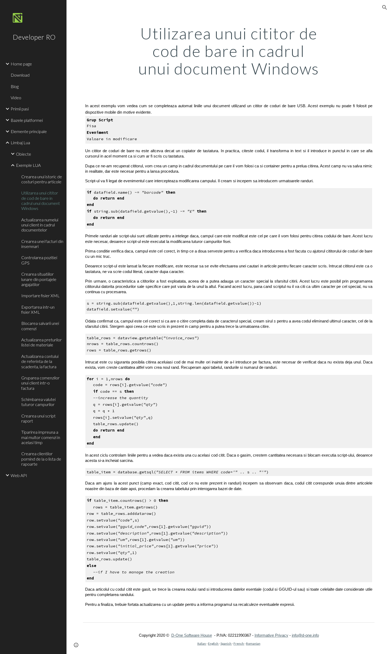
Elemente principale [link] (29, 131)
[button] (384, 7)
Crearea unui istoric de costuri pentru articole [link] (41, 179)
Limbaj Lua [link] (20, 142)
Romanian (253, 643)
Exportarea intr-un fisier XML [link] (38, 309)
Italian (201, 643)
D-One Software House (191, 635)
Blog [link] (15, 86)
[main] (229, 50)
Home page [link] (21, 63)
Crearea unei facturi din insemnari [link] (42, 244)
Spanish (226, 643)
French (239, 643)
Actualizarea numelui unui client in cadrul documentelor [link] (39, 225)
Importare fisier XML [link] (40, 295)
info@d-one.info (305, 635)
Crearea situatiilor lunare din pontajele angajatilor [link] (38, 279)
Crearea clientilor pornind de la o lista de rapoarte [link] (41, 458)
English (213, 643)
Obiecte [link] (23, 153)
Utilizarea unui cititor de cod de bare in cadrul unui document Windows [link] (40, 200)
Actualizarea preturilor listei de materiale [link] (41, 342)
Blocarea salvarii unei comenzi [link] (40, 326)
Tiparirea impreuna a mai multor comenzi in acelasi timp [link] (40, 437)
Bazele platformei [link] (27, 120)
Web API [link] (19, 475)
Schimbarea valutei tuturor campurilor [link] (38, 402)
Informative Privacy (271, 635)
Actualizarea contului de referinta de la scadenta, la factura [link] (40, 361)
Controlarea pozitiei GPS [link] (39, 260)
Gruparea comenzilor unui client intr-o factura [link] (40, 383)
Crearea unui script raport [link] (38, 418)
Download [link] (20, 74)
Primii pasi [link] (20, 108)
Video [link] (16, 97)
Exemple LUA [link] (28, 165)
